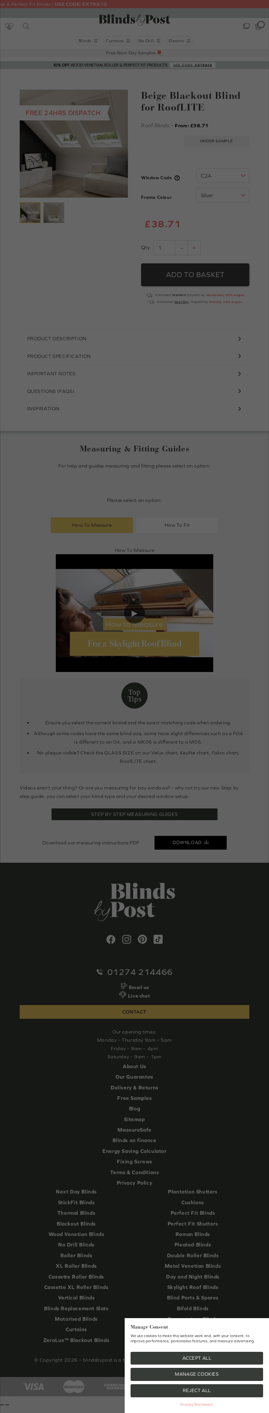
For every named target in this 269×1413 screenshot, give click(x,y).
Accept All (197, 1358)
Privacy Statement (196, 1404)
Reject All (197, 1390)
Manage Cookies (196, 1374)
